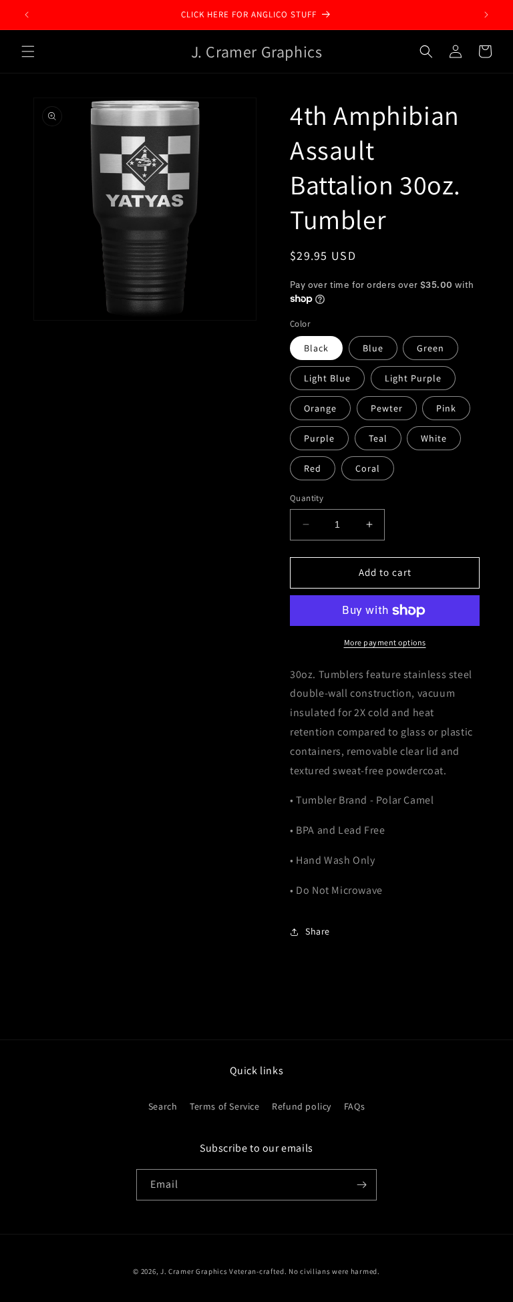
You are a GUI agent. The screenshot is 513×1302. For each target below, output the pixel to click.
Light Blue (327, 378)
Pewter (387, 408)
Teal (378, 438)
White (434, 438)
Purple (319, 438)
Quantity (306, 498)
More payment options (385, 642)
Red (312, 468)
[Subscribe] (361, 1184)
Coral (367, 468)
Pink (446, 408)
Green (430, 348)
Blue (373, 348)
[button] (28, 51)
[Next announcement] (486, 14)
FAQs (354, 1106)
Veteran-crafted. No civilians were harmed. (304, 1271)
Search (163, 1106)
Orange (320, 408)
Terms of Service (225, 1106)
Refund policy (301, 1106)
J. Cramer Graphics (194, 1271)
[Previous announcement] (26, 14)
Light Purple (413, 378)
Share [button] (317, 931)
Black (316, 348)
